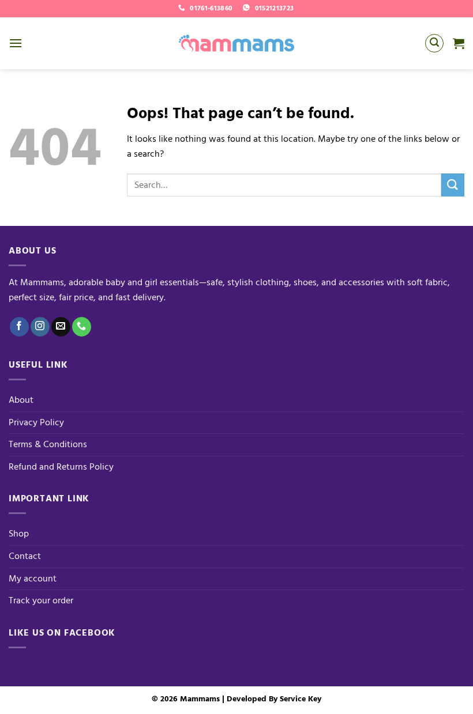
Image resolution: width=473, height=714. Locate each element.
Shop (19, 533)
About (21, 399)
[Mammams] (236, 43)
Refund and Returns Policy (61, 466)
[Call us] (81, 327)
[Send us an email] (60, 327)
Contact (25, 556)
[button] (15, 43)
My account (33, 578)
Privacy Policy (36, 422)
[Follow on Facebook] (19, 327)
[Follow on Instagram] (40, 327)
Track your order (41, 600)
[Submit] (452, 184)
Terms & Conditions (48, 444)
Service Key (300, 698)
